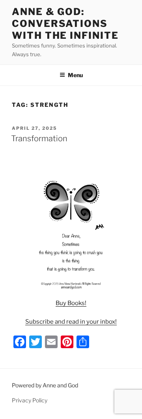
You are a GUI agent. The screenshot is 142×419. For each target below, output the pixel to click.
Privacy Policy (29, 400)
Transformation (39, 138)
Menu (75, 75)
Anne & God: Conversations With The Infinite (65, 23)
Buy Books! (71, 303)
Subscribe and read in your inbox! (71, 321)
